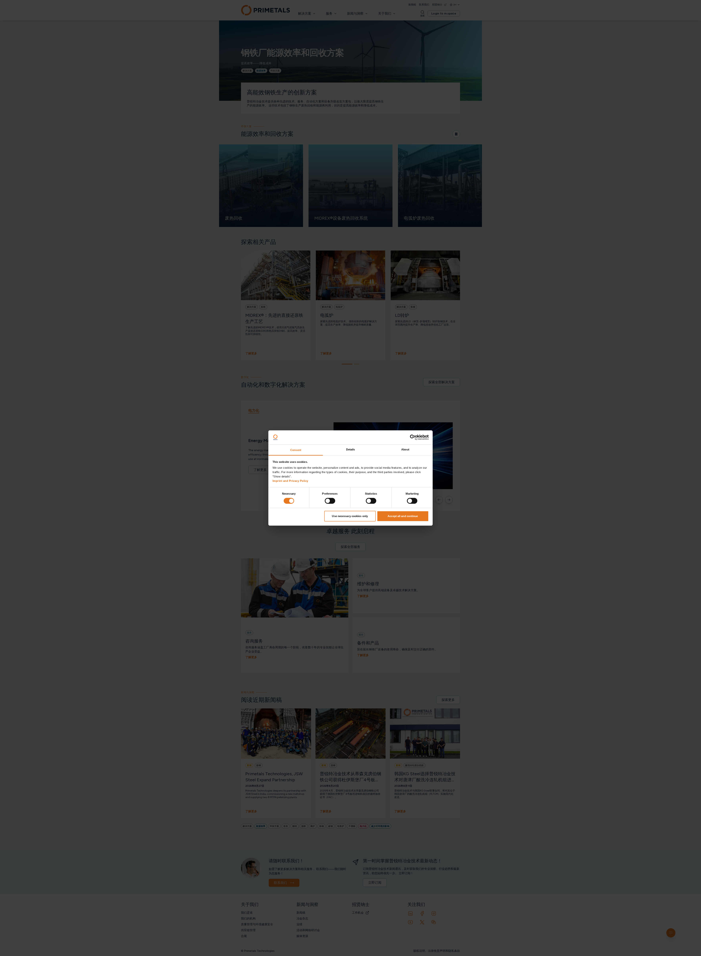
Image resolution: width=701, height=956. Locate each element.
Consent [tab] (295, 450)
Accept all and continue (403, 516)
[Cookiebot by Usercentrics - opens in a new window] (413, 437)
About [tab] (405, 449)
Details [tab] (350, 449)
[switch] (330, 501)
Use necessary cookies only (350, 516)
